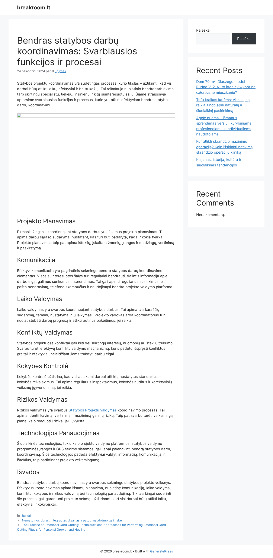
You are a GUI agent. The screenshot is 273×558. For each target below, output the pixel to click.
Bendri (26, 515)
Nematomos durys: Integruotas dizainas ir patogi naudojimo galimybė (72, 520)
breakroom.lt (33, 7)
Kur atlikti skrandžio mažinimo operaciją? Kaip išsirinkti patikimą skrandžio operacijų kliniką (224, 146)
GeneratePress (161, 551)
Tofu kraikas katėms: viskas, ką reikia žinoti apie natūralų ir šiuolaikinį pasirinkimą (223, 105)
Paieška (203, 30)
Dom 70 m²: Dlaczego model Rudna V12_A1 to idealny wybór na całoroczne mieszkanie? (226, 87)
